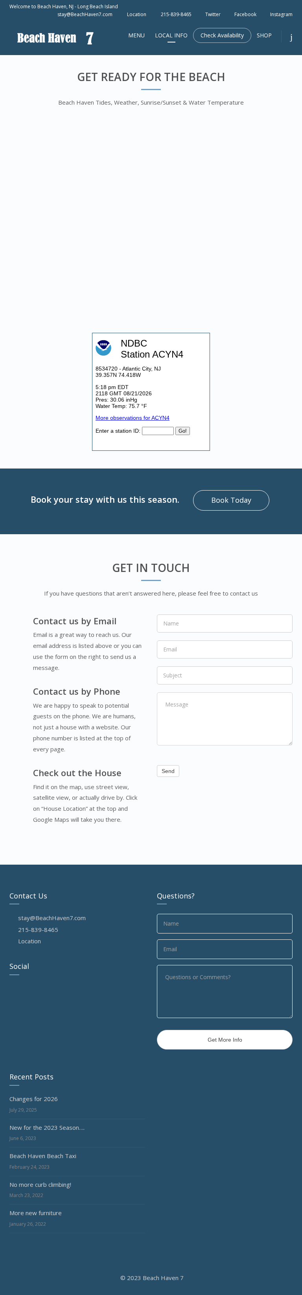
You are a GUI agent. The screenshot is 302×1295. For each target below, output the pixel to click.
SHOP (264, 35)
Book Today (231, 500)
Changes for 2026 (33, 1099)
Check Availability (222, 35)
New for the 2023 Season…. (47, 1127)
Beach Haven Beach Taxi (42, 1156)
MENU (136, 35)
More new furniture (35, 1213)
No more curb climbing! (40, 1184)
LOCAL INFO (171, 35)
